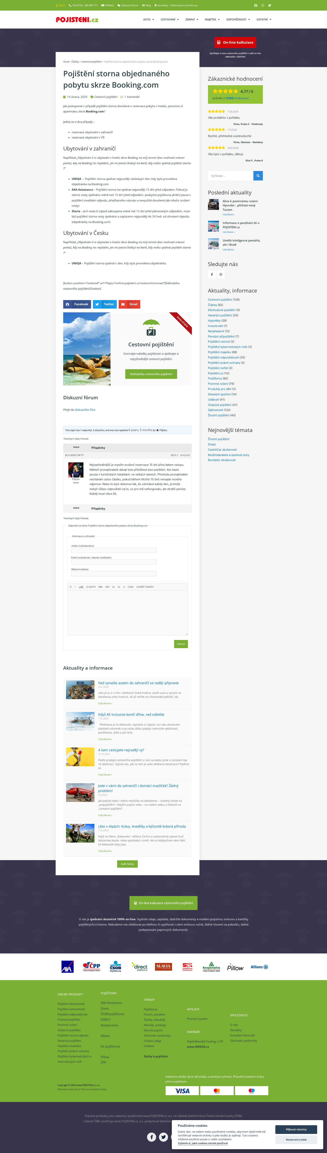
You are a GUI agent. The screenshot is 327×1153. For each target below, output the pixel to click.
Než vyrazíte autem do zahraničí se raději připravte (138, 683)
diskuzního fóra (85, 410)
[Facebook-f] (212, 275)
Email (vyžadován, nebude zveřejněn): (91, 557)
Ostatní (262, 19)
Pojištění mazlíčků (69, 1046)
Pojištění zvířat (218, 368)
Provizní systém (197, 1019)
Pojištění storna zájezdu (73, 1035)
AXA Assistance (112, 1003)
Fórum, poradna (154, 1014)
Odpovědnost (236, 19)
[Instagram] (262, 5)
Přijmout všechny (296, 1129)
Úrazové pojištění (219, 405)
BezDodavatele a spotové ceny (228, 455)
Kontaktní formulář (242, 1035)
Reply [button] (174, 455)
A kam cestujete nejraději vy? (121, 750)
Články (75, 61)
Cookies (149, 1046)
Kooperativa (109, 1025)
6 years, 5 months (140, 430)
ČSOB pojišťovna (112, 1014)
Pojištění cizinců (219, 341)
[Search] (258, 175)
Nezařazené (216, 331)
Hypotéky (214, 320)
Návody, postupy (155, 1025)
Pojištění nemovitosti (71, 1009)
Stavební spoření (219, 394)
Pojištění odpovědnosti (223, 357)
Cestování (168, 19)
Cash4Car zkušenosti (222, 449)
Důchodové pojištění (222, 310)
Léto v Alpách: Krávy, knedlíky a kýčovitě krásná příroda (142, 826)
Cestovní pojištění (91, 61)
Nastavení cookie (296, 1139)
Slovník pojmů (153, 1030)
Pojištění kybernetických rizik (227, 347)
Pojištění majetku (219, 352)
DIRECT (106, 1020)
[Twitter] (269, 5)
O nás (234, 1025)
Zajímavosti (215, 410)
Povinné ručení (218, 383)
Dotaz (212, 444)
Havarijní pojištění (220, 315)
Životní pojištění (218, 415)
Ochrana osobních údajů (93, 1089)
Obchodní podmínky (157, 1035)
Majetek (210, 19)
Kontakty (236, 1030)
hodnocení (237, 98)
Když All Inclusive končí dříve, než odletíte (131, 714)
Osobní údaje (152, 1041)
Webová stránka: (80, 569)
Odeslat (181, 643)
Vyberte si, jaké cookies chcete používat (203, 1143)
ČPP (103, 1062)
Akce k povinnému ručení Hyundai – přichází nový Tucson (240, 205)
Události (213, 399)
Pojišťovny (215, 378)
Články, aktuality (154, 1019)
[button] (77, 304)
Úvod (66, 61)
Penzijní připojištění (221, 336)
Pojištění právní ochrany (224, 362)
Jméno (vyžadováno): (82, 545)
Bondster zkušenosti (222, 460)
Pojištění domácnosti (71, 1004)
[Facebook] (255, 5)
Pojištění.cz (215, 373)
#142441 (185, 455)
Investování (215, 326)
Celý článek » (105, 703)
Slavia (105, 1008)
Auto (146, 19)
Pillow (105, 1057)
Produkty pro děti (219, 389)
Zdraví (190, 19)
